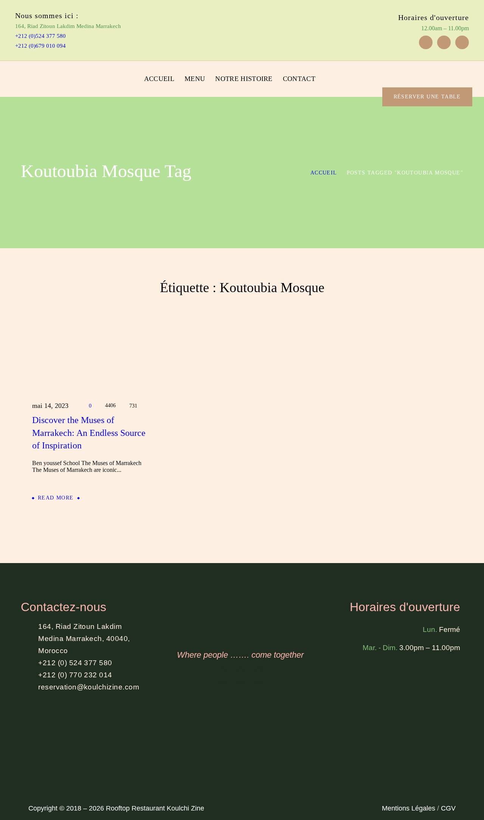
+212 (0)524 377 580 (40, 36)
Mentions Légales (408, 808)
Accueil (323, 173)
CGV (448, 808)
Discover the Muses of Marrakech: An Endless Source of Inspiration (89, 432)
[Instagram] (444, 42)
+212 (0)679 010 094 (40, 46)
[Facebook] (426, 42)
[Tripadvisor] (462, 42)
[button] (450, 69)
